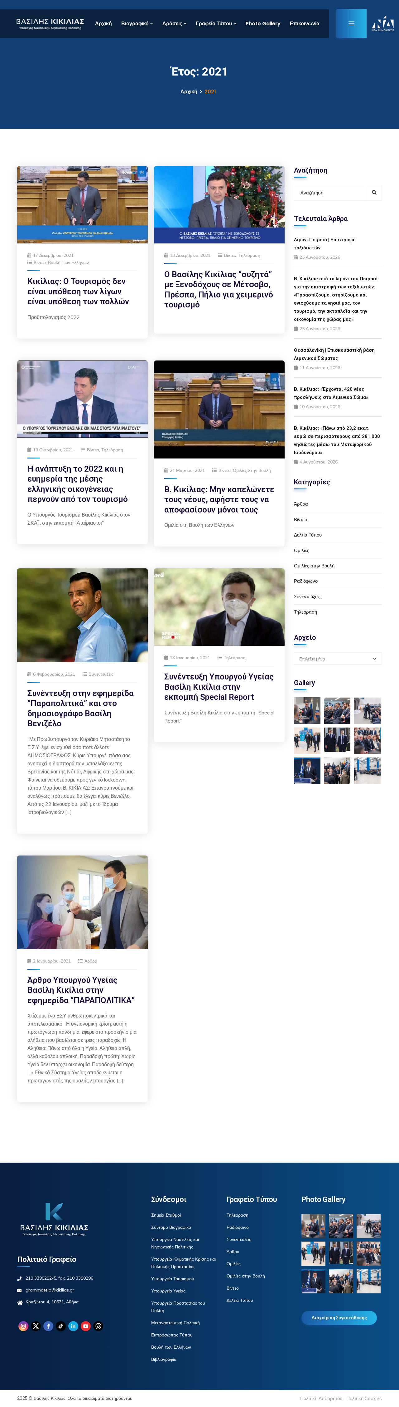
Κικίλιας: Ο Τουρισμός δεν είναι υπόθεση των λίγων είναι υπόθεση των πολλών (78, 291)
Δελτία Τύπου (308, 535)
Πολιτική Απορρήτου (321, 1398)
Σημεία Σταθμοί (166, 1215)
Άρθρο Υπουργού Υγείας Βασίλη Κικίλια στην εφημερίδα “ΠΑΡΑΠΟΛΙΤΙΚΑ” (81, 990)
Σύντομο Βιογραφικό (171, 1227)
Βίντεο (40, 262)
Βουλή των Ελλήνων (68, 262)
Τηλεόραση (249, 255)
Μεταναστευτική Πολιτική (175, 1323)
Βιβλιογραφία (163, 1359)
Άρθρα (90, 961)
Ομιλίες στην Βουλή (252, 470)
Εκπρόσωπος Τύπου (172, 1335)
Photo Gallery (263, 23)
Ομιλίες (301, 550)
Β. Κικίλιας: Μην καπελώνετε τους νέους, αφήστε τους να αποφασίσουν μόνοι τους (219, 499)
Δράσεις (172, 23)
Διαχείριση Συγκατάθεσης (339, 1317)
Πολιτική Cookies (364, 1398)
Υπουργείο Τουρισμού (172, 1279)
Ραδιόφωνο (306, 581)
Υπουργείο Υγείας (168, 1291)
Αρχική (103, 23)
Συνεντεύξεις (101, 674)
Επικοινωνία (305, 23)
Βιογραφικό (135, 23)
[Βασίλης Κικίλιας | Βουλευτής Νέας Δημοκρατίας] (49, 23)
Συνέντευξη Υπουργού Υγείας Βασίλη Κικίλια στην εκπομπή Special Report (219, 687)
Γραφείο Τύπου (214, 23)
